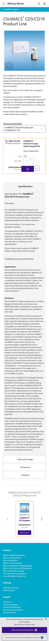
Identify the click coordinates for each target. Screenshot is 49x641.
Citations (25, 475)
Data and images (25, 459)
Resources (25, 467)
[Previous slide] (7, 519)
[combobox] (24, 129)
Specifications (25, 186)
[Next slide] (42, 519)
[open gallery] (24, 51)
